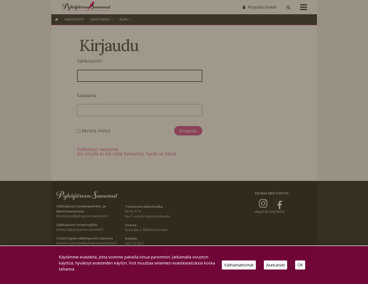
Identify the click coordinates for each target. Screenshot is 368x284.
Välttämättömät (239, 265)
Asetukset (275, 265)
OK (300, 265)
